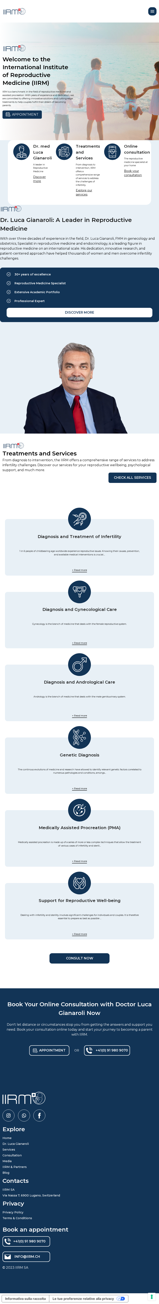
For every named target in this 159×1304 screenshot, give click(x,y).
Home (7, 1138)
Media (7, 1161)
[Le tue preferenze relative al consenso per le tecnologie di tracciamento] (152, 1297)
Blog (5, 1173)
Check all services (132, 478)
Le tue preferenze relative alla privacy (83, 1299)
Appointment (25, 114)
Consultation (12, 1155)
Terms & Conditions (17, 1218)
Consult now (79, 958)
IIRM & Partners (14, 1167)
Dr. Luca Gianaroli (15, 1144)
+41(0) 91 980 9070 (112, 1050)
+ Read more (79, 570)
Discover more (79, 312)
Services (8, 1149)
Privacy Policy (12, 1212)
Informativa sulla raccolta (25, 1299)
